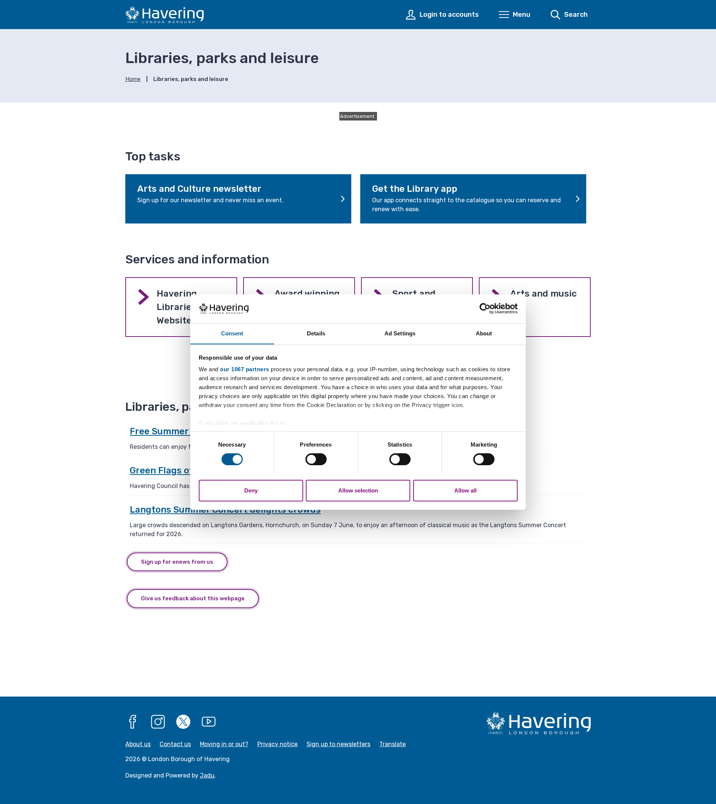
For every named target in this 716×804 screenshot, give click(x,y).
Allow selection (358, 490)
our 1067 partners (244, 369)
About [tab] (484, 333)
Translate (392, 744)
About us (138, 744)
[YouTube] (208, 721)
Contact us (175, 744)
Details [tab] (316, 333)
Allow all (465, 490)
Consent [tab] (232, 333)
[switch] (316, 459)
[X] (183, 721)
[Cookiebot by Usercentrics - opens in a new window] (485, 308)
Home (133, 79)
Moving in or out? (224, 744)
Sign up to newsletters (338, 744)
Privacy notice (277, 744)
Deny (251, 490)
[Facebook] (132, 721)
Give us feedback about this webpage (193, 598)
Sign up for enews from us (177, 562)
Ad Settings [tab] (399, 333)
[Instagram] (158, 721)
